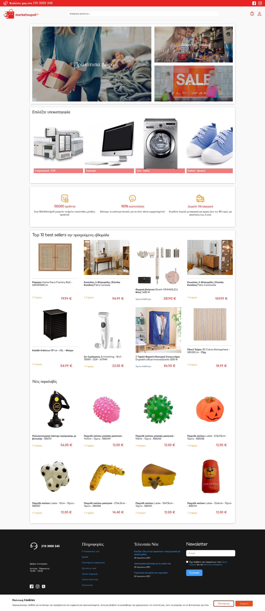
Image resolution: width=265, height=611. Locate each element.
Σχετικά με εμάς (89, 568)
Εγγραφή (194, 572)
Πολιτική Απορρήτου (213, 564)
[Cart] (252, 14)
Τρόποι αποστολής (90, 579)
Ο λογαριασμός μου (90, 551)
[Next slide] (233, 143)
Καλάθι (85, 557)
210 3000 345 (50, 546)
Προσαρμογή (223, 603)
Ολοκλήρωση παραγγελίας (93, 562)
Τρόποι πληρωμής (90, 574)
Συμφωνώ (244, 603)
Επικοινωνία (87, 585)
